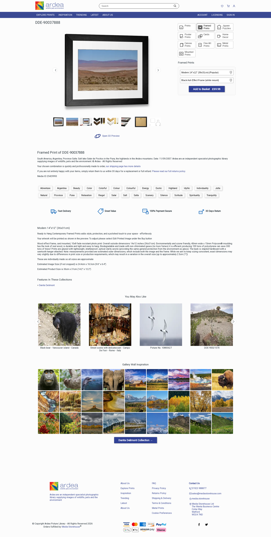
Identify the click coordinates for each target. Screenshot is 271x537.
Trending (81, 15)
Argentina (61, 188)
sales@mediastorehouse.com (206, 493)
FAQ (154, 483)
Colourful (130, 188)
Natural (43, 195)
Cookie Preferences (162, 513)
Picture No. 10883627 (161, 347)
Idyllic (187, 188)
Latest (95, 15)
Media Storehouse (71, 526)
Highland (173, 188)
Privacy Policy (159, 488)
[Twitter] (206, 526)
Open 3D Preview (111, 136)
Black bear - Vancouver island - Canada (59, 347)
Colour (116, 188)
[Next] (158, 70)
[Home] (53, 9)
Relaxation (86, 195)
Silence (164, 195)
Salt (125, 195)
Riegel (101, 195)
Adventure (45, 188)
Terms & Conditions (161, 503)
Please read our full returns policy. (169, 171)
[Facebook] (199, 526)
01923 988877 (199, 488)
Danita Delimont (47, 285)
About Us (107, 15)
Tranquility (212, 195)
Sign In (231, 15)
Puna (72, 195)
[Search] (175, 6)
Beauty (76, 188)
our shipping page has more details (123, 166)
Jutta (217, 188)
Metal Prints (158, 508)
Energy (145, 188)
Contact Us (194, 483)
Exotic (159, 188)
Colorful (103, 188)
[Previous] (55, 70)
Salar (114, 195)
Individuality (202, 188)
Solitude (178, 195)
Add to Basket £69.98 (206, 89)
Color (89, 188)
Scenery (150, 195)
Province (58, 195)
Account (202, 15)
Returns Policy (159, 493)
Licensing (217, 15)
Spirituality (194, 195)
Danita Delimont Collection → (135, 440)
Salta (136, 195)
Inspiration (65, 15)
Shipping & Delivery (161, 498)
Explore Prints (45, 15)
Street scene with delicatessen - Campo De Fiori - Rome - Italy (110, 349)
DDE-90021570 (211, 347)
